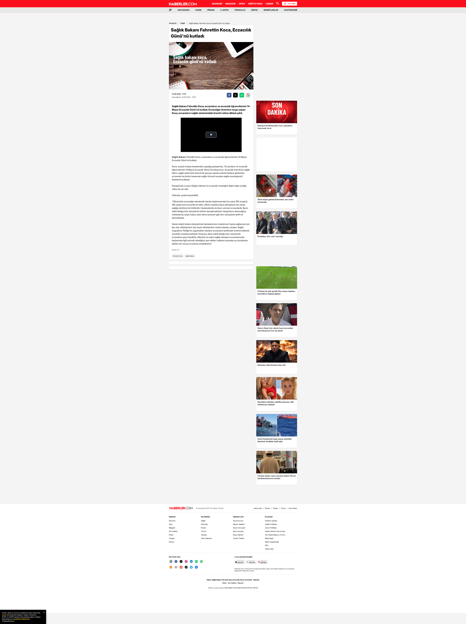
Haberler (172, 517)
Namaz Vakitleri (239, 524)
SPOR (242, 3)
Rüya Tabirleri (238, 535)
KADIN (198, 10)
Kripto (171, 535)
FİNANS (210, 10)
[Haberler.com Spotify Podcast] (201, 561)
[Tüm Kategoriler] (170, 10)
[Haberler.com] (181, 508)
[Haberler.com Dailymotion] (196, 567)
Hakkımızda (258, 508)
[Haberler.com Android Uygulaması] (251, 562)
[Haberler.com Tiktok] (186, 567)
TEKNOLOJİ (239, 10)
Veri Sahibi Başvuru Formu (275, 535)
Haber (224, 583)
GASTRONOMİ (290, 10)
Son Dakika (173, 531)
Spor (171, 524)
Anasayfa (172, 23)
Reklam (267, 508)
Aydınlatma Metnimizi (21, 619)
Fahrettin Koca (178, 256)
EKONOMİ (217, 3)
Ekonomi (172, 521)
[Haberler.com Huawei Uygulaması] (263, 562)
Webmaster (269, 538)
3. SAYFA (224, 10)
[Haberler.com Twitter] (181, 561)
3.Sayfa (171, 538)
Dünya (171, 542)
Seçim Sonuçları (239, 528)
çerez (4, 615)
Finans (203, 528)
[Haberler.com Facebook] (176, 561)
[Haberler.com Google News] (171, 561)
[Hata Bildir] (229, 588)
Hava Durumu (238, 521)
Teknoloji (204, 524)
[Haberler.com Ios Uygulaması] (239, 562)
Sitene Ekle (269, 549)
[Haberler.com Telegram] (191, 567)
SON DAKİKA (184, 10)
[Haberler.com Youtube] (181, 567)
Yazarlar (204, 535)
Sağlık (182, 23)
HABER (269, 3)
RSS (266, 545)
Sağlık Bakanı (189, 256)
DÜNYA (254, 10)
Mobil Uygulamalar (272, 542)
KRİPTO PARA (255, 3)
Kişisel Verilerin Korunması (275, 531)
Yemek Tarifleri (238, 538)
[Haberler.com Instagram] (186, 561)
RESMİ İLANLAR (271, 10)
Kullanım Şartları (271, 521)
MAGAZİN (230, 3)
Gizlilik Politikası (271, 524)
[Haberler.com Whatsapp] (196, 561)
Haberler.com (238, 517)
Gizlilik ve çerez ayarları (216, 588)
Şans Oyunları (238, 531)
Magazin (172, 528)
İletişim (275, 508)
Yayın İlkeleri (292, 508)
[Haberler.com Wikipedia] (176, 567)
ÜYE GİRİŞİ (291, 4)
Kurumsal (269, 517)
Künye (283, 508)
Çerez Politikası (271, 528)
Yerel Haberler (206, 538)
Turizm (203, 531)
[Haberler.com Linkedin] (191, 561)
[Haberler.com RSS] (171, 567)
